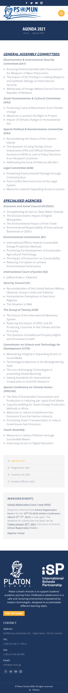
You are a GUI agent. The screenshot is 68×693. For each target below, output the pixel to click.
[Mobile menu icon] (61, 13)
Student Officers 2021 (23, 481)
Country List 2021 (20, 474)
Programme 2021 (20, 467)
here (45, 524)
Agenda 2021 (18, 460)
